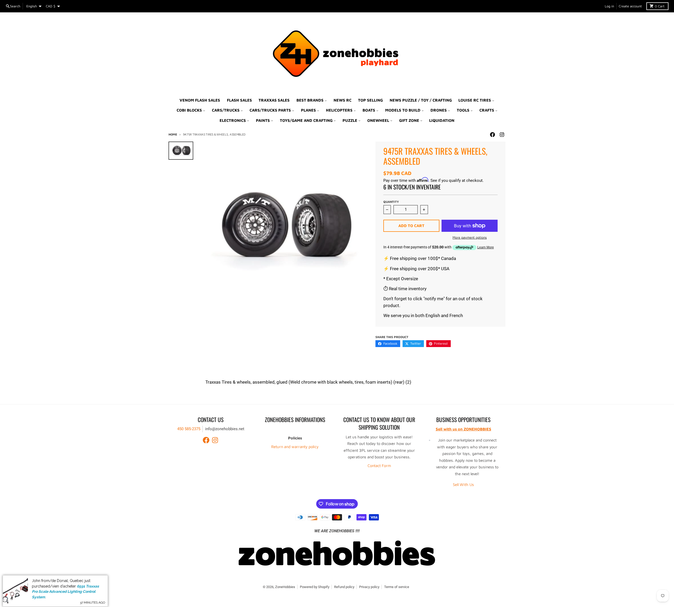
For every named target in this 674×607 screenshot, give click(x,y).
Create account (630, 6)
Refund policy (344, 587)
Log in (609, 6)
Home (172, 134)
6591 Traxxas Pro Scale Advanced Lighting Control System (65, 589)
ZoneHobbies (285, 587)
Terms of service (396, 587)
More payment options (470, 237)
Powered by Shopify (314, 587)
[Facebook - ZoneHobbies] (492, 134)
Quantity (391, 201)
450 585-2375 (188, 429)
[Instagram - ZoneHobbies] (502, 134)
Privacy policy (369, 587)
